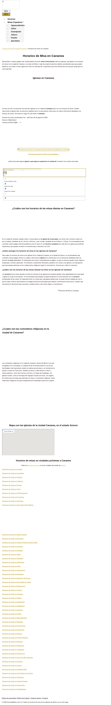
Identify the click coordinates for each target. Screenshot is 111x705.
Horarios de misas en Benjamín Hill (14, 669)
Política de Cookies (23, 698)
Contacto (45, 698)
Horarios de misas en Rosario (12, 661)
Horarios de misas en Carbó (11, 614)
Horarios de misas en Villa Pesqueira (15, 493)
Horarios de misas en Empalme (13, 574)
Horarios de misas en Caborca (12, 481)
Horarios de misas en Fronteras (13, 497)
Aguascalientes (18, 25)
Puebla (14, 38)
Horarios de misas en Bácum (12, 634)
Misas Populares (15, 22)
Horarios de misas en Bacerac (12, 642)
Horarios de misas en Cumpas (12, 594)
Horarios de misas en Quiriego (12, 501)
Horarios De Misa (8, 48)
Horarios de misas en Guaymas (13, 677)
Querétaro (15, 41)
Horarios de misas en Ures (11, 489)
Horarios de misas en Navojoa (12, 610)
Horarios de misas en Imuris (12, 665)
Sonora (63, 465)
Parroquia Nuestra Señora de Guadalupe (43, 154)
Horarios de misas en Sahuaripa (13, 562)
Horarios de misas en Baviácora (13, 646)
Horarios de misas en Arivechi (12, 546)
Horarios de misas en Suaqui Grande (14, 681)
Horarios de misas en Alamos (12, 469)
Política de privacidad (9, 698)
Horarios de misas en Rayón (12, 598)
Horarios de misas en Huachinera (13, 570)
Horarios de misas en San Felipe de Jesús (16, 582)
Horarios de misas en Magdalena (13, 606)
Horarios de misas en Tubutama (13, 649)
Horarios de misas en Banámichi (13, 602)
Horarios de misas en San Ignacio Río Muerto (17, 505)
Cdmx (13, 28)
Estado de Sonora (21, 48)
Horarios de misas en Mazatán (12, 622)
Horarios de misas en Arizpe (12, 485)
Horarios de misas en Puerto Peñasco (15, 638)
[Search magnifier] (5, 172)
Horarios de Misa (7, 122)
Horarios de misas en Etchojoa (12, 539)
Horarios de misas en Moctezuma (13, 586)
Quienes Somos (36, 698)
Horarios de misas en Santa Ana (13, 630)
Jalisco (14, 35)
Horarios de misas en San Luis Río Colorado (17, 657)
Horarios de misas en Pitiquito (12, 558)
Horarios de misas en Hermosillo (13, 685)
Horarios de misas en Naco (11, 554)
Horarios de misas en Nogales (12, 550)
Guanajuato (16, 32)
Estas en (5, 120)
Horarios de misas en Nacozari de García (16, 578)
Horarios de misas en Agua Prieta (13, 626)
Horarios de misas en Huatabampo (14, 689)
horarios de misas (33, 465)
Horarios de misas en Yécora (12, 590)
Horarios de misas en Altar (11, 566)
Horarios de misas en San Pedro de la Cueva (17, 673)
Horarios (11, 19)
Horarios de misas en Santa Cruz (13, 653)
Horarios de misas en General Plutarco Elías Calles (19, 542)
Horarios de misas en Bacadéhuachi (14, 618)
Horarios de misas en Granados (13, 473)
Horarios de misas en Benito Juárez (14, 535)
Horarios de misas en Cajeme (12, 477)
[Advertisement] (43, 94)
